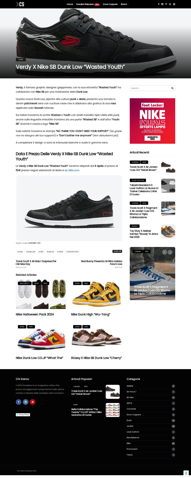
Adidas (134, 226)
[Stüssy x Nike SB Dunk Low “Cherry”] (96, 337)
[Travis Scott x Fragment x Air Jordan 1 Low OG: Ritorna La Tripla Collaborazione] (168, 208)
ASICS (129, 403)
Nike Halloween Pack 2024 (35, 314)
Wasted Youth (73, 252)
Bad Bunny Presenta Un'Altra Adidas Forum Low (101, 264)
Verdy (61, 252)
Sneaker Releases (87, 4)
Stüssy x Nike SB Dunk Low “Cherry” (96, 358)
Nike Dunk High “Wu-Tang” (90, 314)
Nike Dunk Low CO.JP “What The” (39, 358)
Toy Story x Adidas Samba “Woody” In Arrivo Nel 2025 (144, 234)
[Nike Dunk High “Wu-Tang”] (96, 294)
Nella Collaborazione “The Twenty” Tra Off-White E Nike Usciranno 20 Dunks (86, 412)
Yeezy (130, 455)
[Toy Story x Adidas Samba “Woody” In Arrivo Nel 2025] (168, 231)
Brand (124, 4)
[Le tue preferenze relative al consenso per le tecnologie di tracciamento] (186, 473)
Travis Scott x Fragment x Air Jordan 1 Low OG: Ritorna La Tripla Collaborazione (143, 212)
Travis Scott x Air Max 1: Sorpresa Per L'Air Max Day (36, 264)
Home (70, 4)
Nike (41, 252)
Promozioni (132, 449)
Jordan (135, 162)
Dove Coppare (110, 4)
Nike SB (51, 252)
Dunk (21, 59)
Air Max (130, 397)
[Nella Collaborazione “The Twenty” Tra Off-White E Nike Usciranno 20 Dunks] (113, 410)
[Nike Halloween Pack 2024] (41, 294)
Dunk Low (31, 252)
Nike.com (73, 170)
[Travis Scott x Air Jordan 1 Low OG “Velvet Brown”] (168, 167)
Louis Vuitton (138, 180)
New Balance (133, 437)
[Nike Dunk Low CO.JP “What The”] (41, 337)
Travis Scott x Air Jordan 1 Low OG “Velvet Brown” (143, 168)
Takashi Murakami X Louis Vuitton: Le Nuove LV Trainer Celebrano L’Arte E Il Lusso (144, 189)
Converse (131, 409)
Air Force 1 (25, 283)
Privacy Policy (24, 415)
